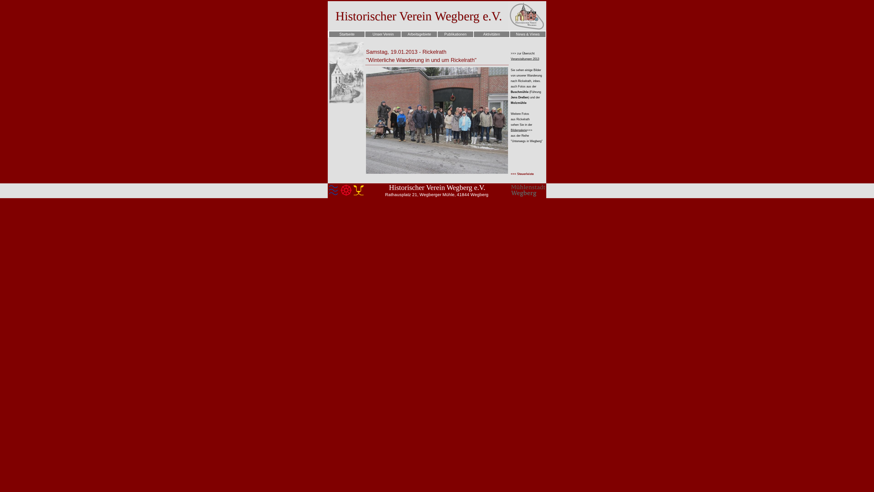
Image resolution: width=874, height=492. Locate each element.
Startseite (347, 34)
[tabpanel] (437, 52)
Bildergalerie (519, 130)
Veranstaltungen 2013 (525, 59)
